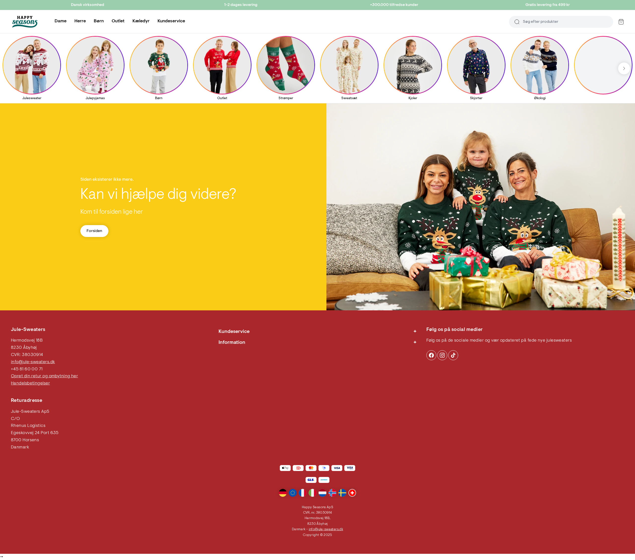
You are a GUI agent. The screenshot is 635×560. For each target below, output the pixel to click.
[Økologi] (539, 65)
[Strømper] (285, 65)
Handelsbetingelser (30, 383)
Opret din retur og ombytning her (44, 376)
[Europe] (293, 493)
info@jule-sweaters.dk (33, 362)
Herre (80, 21)
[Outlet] (222, 65)
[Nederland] (322, 493)
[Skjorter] (476, 65)
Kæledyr (141, 21)
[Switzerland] (352, 493)
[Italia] (313, 493)
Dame (60, 21)
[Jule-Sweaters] (25, 22)
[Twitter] (453, 355)
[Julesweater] (31, 65)
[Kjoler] (412, 65)
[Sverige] (342, 493)
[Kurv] (621, 22)
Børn (99, 21)
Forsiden (94, 231)
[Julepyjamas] (95, 65)
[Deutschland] (283, 493)
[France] (303, 493)
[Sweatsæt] (349, 65)
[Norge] (332, 493)
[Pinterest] (442, 355)
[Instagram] (431, 355)
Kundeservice (171, 21)
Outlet (118, 21)
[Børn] (158, 65)
